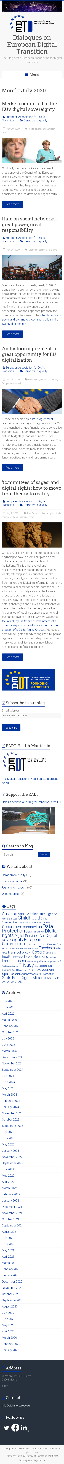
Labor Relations (20, 517)
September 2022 (12, 1163)
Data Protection (34, 513)
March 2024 (9, 1094)
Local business (14, 961)
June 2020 (8, 1319)
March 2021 (9, 1263)
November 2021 (12, 1213)
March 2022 (9, 1188)
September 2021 (12, 1225)
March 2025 (9, 1051)
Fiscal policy (16, 952)
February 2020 (11, 1344)
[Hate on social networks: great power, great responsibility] (32, 257)
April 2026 (8, 1013)
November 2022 (12, 1157)
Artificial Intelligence (42, 914)
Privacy (26, 965)
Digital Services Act (29, 936)
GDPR (28, 952)
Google (38, 952)
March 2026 (9, 1020)
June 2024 (8, 1082)
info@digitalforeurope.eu (16, 1405)
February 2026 (11, 1026)
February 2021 (11, 1269)
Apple (22, 914)
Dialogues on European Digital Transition (32, 44)
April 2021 (8, 1256)
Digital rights (48, 513)
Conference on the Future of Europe (34, 922)
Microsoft (57, 961)
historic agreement (41, 419)
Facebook (42, 250)
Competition (9, 922)
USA (20, 981)
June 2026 (8, 1007)
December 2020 (12, 1281)
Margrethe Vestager (43, 961)
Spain (31, 517)
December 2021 (12, 1206)
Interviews (18, 957)
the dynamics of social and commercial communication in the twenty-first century (32, 319)
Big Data (13, 918)
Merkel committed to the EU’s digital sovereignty (29, 106)
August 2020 (10, 1306)
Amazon (9, 913)
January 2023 (10, 1150)
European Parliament (28, 948)
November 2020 (12, 1288)
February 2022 (11, 1194)
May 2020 (8, 1325)
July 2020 (8, 1312)
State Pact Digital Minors (23, 977)
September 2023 (12, 1125)
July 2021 (8, 1238)
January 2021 (10, 1275)
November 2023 (12, 1113)
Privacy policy (25, 1460)
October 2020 (10, 1294)
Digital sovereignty (36, 129)
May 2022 (8, 1175)
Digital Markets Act (35, 931)
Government (51, 953)
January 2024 (10, 1107)
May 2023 (8, 1144)
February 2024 (11, 1101)
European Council (36, 944)
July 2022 (8, 1169)
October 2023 (10, 1119)
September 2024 (12, 1069)
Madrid (29, 961)
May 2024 (8, 1088)
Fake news (52, 250)
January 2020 (10, 1350)
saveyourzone (45, 970)
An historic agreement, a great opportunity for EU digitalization (29, 354)
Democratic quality (35, 120)
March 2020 (9, 1337)
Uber (48, 978)
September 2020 (12, 1300)
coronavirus (33, 379)
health (7, 956)
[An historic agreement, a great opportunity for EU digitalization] (32, 390)
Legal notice (39, 1460)
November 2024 (12, 1063)
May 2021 (8, 1250)
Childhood (29, 918)
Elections (32, 250)
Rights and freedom (14, 887)
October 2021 (10, 1219)
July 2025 (8, 1038)
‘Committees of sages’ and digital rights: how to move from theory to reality (31, 488)
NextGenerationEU (10, 966)
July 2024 (8, 1076)
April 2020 (8, 1331)
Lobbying (53, 957)
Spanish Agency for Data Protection (32, 974)
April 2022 (8, 1182)
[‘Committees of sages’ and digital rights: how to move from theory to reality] (32, 524)
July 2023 (8, 1132)
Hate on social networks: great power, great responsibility (29, 224)
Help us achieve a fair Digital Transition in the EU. (31, 802)
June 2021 (8, 1244)
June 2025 (8, 1044)
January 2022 (10, 1200)
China (44, 918)
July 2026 (8, 1001)
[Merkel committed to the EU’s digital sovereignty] (32, 139)
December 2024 (12, 1057)
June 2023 (8, 1138)
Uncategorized (11, 893)
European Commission (12, 383)
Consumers (12, 926)
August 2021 (10, 1231)
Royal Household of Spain (23, 970)
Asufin (5, 919)
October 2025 (10, 1032)
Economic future (12, 881)
